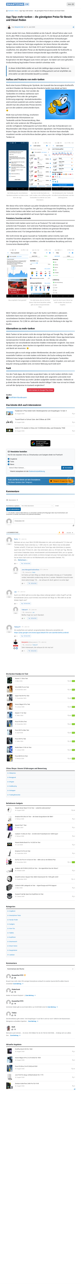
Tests (12, 462)
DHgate (11, 782)
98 (70, 681)
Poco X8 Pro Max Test (22, 730)
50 (70, 732)
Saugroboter (13, 950)
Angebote (13, 459)
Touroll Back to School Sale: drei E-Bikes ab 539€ (33, 419)
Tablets (11, 933)
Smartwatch (13, 941)
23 (70, 758)
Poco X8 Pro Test (20, 739)
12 (74, 879)
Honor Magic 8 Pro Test (22, 704)
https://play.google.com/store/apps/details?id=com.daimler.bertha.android (41, 633)
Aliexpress (12, 773)
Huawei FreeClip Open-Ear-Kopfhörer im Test (29, 894)
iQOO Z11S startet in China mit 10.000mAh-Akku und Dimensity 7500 (40, 428)
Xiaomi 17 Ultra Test (21, 678)
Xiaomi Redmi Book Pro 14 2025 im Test (27, 842)
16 (70, 862)
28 (74, 810)
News (16, 10)
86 (70, 715)
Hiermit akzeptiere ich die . (27, 471)
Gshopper (12, 790)
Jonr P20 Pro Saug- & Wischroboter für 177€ (29, 1075)
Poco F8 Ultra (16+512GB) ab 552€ (26, 1066)
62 (70, 724)
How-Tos (12, 928)
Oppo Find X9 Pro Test (22, 696)
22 (70, 750)
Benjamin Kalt (19, 27)
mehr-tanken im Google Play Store (40, 390)
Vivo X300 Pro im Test (22, 687)
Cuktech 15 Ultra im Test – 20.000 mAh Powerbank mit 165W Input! (36, 834)
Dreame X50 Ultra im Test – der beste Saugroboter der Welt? (34, 816)
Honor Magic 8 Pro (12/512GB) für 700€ (28, 1058)
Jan (33, 612)
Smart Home (13, 946)
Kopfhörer (12, 937)
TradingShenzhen (14, 795)
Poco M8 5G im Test (21, 756)
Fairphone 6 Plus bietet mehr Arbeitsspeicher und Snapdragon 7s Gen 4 (41, 411)
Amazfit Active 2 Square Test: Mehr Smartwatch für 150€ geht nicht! (36, 877)
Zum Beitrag (17, 984)
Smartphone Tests (15, 915)
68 (70, 698)
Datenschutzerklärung (37, 471)
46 (74, 1068)
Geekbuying (13, 786)
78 (70, 741)
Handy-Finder (13, 920)
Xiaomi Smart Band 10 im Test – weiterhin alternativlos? (33, 808)
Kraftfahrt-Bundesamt (18, 397)
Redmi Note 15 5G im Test (23, 747)
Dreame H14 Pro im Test (22, 851)
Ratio (33, 572)
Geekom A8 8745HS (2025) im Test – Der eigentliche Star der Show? (36, 868)
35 (70, 707)
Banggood (12, 777)
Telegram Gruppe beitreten (62, 481)
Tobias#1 (35, 645)
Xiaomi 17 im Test (20, 713)
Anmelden (68, 468)
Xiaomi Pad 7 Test (20, 825)
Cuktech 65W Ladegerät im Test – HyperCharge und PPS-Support (36, 885)
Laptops (12, 955)
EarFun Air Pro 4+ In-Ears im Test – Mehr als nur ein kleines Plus (35, 860)
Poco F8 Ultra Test (21, 721)
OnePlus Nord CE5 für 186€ (24, 1049)
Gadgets (12, 924)
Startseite (11, 10)
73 (70, 689)
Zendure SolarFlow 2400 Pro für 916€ (27, 1083)
